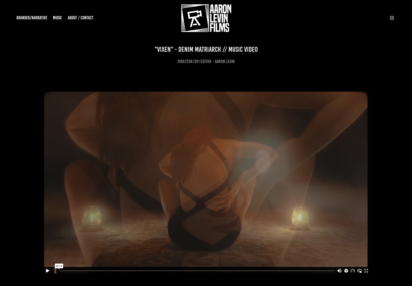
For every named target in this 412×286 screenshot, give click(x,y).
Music (57, 17)
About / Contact (80, 17)
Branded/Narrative (31, 17)
